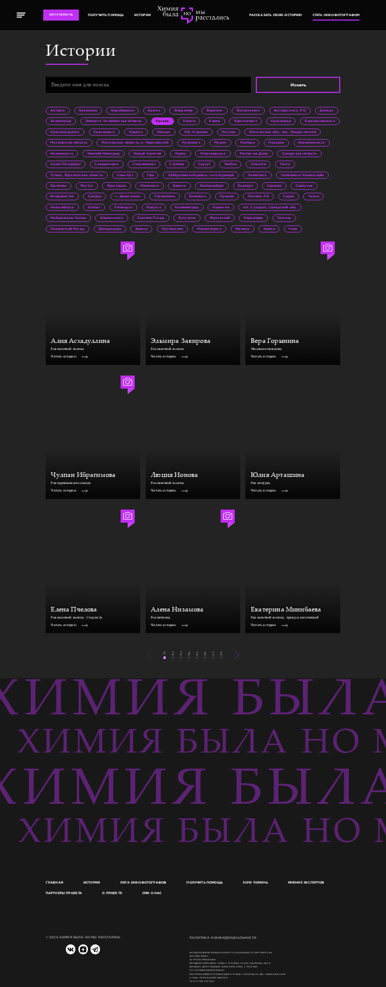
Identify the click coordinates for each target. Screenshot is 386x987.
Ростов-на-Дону (254, 154)
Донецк (326, 110)
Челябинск (257, 175)
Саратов (274, 186)
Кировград (253, 218)
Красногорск (245, 121)
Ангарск (57, 110)
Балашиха (88, 110)
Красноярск (104, 132)
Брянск (179, 186)
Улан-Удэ (125, 175)
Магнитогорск (209, 229)
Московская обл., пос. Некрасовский (282, 132)
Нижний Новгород (103, 154)
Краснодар (281, 121)
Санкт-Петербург (65, 164)
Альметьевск (112, 218)
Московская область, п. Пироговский (135, 143)
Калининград (187, 207)
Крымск (136, 132)
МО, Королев (196, 132)
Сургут (204, 164)
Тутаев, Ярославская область (76, 175)
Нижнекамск (61, 154)
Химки (269, 229)
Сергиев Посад (150, 218)
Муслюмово (172, 229)
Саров (288, 196)
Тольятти (257, 164)
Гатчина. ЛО (258, 196)
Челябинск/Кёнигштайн (302, 175)
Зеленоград (60, 121)
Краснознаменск (320, 121)
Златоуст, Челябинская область (113, 121)
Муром (220, 143)
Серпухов (304, 186)
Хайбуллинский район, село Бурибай (201, 175)
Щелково (58, 186)
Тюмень (284, 218)
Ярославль (117, 186)
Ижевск (242, 229)
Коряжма (221, 207)
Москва (228, 132)
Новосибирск (62, 207)
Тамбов (230, 164)
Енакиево (197, 196)
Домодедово (110, 229)
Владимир (183, 110)
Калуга (189, 121)
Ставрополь (164, 196)
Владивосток (62, 196)
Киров (214, 121)
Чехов (313, 196)
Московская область (68, 143)
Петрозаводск (213, 154)
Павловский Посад (67, 229)
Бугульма (187, 218)
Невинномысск (311, 143)
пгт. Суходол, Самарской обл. (270, 207)
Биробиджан (122, 110)
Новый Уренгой (147, 154)
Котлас (94, 207)
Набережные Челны (68, 218)
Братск (154, 110)
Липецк (163, 132)
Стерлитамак (144, 164)
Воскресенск (248, 110)
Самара (95, 196)
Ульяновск (149, 186)
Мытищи (247, 143)
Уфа (150, 175)
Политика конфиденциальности (222, 938)
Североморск (106, 164)
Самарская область (299, 154)
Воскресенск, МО (290, 110)
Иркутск (153, 207)
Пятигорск (123, 207)
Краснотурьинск (64, 132)
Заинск (141, 229)
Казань (162, 121)
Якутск (86, 186)
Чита (292, 229)
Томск (284, 164)
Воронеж (215, 110)
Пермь (180, 154)
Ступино (176, 164)
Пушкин (227, 196)
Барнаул (245, 186)
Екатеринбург (212, 186)
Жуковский (220, 218)
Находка (276, 143)
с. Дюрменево (127, 196)
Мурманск (191, 143)
